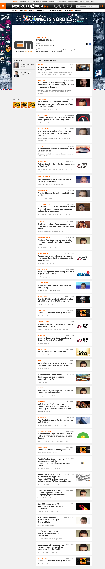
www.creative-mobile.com (45, 45)
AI (28, 1)
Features (40, 11)
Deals (22, 11)
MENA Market (53, 1)
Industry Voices (55, 11)
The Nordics (23, 1)
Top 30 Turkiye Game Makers (39, 1)
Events (68, 11)
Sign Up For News (89, 1)
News (14, 11)
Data (31, 11)
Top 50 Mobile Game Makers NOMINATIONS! (70, 1)
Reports (78, 11)
